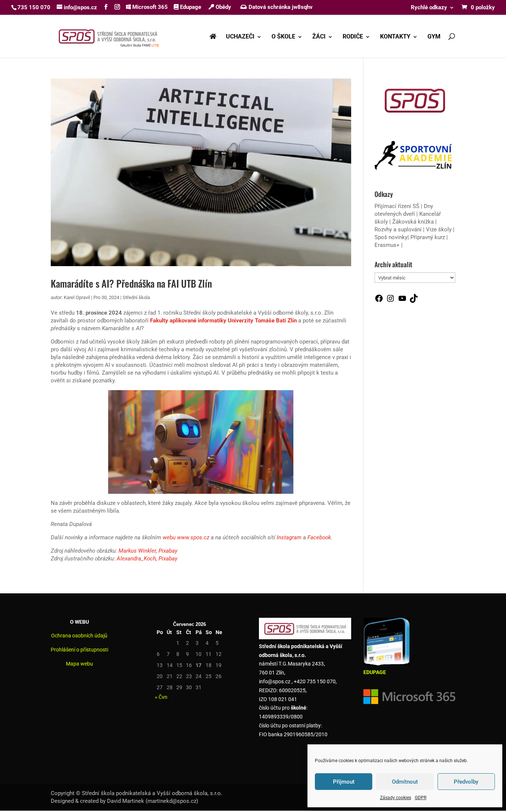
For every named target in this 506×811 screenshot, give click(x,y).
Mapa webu (79, 664)
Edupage (190, 7)
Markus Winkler (137, 550)
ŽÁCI (319, 37)
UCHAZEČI (240, 37)
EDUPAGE (374, 672)
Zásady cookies (395, 797)
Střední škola (136, 297)
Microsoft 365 (149, 7)
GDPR (420, 797)
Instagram (289, 537)
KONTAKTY (395, 37)
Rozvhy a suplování (398, 229)
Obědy (222, 7)
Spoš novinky (390, 237)
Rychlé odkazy (429, 8)
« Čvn (161, 697)
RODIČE (353, 37)
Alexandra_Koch (136, 558)
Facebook (319, 537)
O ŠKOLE (283, 37)
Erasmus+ (387, 245)
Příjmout (343, 781)
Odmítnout (405, 781)
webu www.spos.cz (186, 537)
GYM (433, 37)
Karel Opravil (77, 297)
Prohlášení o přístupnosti (79, 650)
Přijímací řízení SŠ (396, 206)
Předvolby (466, 781)
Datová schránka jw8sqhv (280, 7)
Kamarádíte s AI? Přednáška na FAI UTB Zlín (131, 283)
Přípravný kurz (427, 237)
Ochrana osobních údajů (79, 636)
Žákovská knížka (413, 221)
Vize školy (439, 229)
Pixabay (168, 550)
